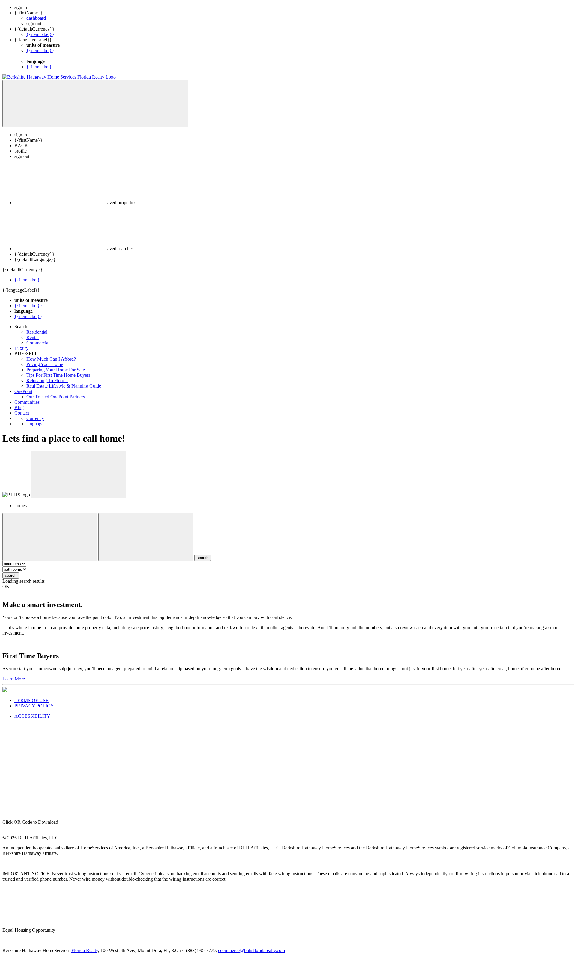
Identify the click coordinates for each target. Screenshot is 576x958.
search (10, 575)
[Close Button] (49, 537)
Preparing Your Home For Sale (55, 369)
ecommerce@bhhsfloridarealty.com (251, 950)
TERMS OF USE (31, 700)
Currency (35, 418)
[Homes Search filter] (145, 537)
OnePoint (23, 391)
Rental (32, 337)
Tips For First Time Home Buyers (58, 375)
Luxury (21, 348)
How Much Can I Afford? (51, 358)
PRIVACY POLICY (34, 705)
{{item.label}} (40, 34)
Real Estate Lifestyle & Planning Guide (63, 385)
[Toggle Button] (95, 103)
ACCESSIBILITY (32, 715)
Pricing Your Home (44, 364)
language (35, 423)
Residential (36, 332)
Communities (27, 402)
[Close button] (78, 474)
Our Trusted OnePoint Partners (55, 396)
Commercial (38, 342)
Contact (21, 412)
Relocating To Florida (47, 380)
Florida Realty (84, 950)
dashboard (36, 18)
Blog (19, 407)
